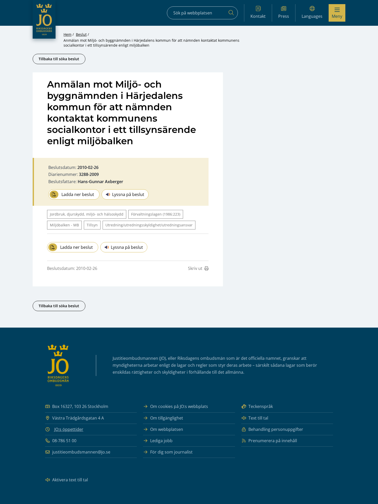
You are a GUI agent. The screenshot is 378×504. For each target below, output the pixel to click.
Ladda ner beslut (77, 194)
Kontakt (258, 16)
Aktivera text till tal (70, 480)
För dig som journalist (171, 452)
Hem (67, 34)
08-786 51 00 (64, 440)
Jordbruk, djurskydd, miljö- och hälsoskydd (86, 214)
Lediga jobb (161, 440)
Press (283, 16)
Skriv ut (195, 268)
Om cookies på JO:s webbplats (179, 406)
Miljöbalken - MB (64, 225)
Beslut (81, 34)
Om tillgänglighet (166, 418)
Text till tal (258, 418)
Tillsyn (92, 225)
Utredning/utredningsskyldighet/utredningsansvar (149, 225)
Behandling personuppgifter (275, 429)
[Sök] (231, 12)
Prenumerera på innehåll (272, 440)
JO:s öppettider (68, 429)
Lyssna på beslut (128, 194)
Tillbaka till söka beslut (59, 58)
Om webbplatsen (166, 429)
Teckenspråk (260, 406)
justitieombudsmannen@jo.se (81, 452)
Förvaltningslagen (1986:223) (155, 214)
